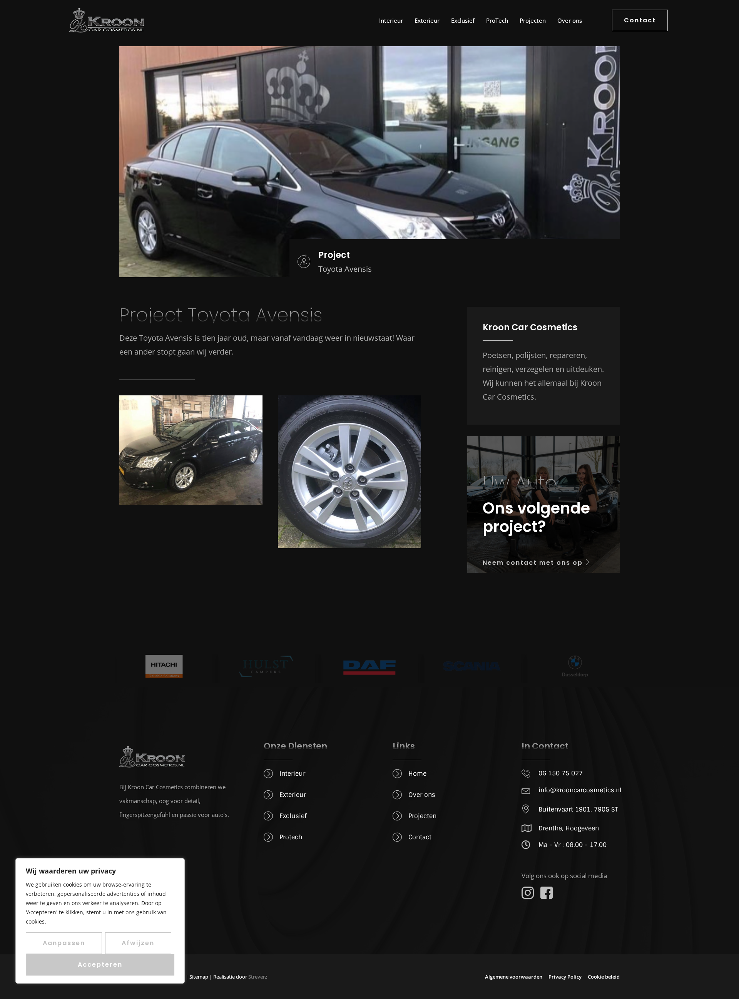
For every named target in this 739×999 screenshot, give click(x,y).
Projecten (533, 20)
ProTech (497, 20)
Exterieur (427, 20)
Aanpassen (64, 943)
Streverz (257, 976)
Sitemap (198, 976)
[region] (100, 921)
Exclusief (463, 20)
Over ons (569, 20)
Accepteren (100, 964)
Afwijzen (138, 943)
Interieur (391, 20)
